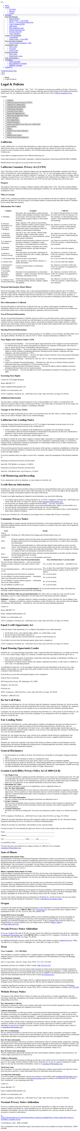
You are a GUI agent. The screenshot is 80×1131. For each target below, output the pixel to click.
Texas (8, 133)
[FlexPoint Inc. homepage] (3, 2)
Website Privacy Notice (13, 135)
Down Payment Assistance (14, 41)
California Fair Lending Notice (15, 104)
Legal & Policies (24, 1117)
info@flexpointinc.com (37, 1078)
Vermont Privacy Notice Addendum (17, 137)
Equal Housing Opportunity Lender (17, 115)
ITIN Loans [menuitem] (13, 54)
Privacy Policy (53, 1117)
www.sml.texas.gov (47, 974)
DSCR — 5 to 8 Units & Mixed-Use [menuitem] (21, 22)
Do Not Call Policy (12, 118)
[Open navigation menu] (3, 73)
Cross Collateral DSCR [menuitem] (17, 24)
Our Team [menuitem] (12, 9)
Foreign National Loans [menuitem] (17, 30)
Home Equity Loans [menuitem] (15, 56)
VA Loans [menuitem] (12, 48)
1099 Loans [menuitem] (13, 26)
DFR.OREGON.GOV (11, 924)
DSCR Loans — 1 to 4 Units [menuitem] (18, 20)
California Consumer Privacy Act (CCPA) (19, 102)
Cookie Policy (63, 1117)
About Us (4, 1117)
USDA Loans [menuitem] (13, 50)
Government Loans (11, 45)
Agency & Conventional (13, 35)
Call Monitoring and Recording (15, 107)
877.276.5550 (74, 987)
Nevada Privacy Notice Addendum (17, 131)
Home (7, 5)
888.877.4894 (56, 922)
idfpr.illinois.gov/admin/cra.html (51, 899)
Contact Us (8, 67)
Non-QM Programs (11, 17)
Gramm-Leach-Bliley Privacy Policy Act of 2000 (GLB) (23, 124)
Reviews (16, 1117)
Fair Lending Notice (12, 120)
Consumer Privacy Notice (14, 111)
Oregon (9, 128)
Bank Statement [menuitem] (14, 19)
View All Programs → (12, 58)
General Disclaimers (12, 122)
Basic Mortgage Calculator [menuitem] (18, 63)
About (7, 7)
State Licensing (35, 1117)
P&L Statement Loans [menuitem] (16, 28)
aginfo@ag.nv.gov (66, 940)
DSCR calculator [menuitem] (14, 62)
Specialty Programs (11, 52)
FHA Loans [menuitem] (13, 47)
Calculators (8, 60)
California (9, 100)
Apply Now (13, 71)
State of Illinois (11, 126)
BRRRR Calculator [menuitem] (15, 65)
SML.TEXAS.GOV (44, 965)
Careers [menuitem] (11, 13)
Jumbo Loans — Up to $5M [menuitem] (18, 39)
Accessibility (44, 1117)
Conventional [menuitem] (13, 37)
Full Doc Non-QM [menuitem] (15, 32)
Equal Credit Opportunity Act (15, 113)
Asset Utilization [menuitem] (14, 33)
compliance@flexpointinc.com (52, 501)
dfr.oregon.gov (42, 909)
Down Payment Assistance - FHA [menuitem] (20, 43)
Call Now (5, 71)
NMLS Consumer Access (63, 93)
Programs (8, 15)
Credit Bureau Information (14, 109)
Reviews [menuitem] (12, 11)
